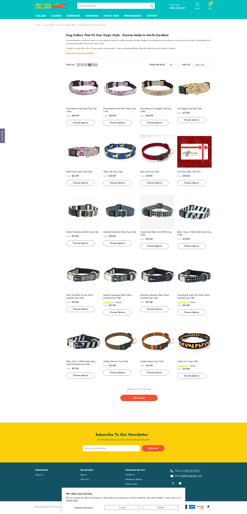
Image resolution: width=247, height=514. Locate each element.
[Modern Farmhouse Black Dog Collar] (83, 212)
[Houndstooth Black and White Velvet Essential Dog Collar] (194, 275)
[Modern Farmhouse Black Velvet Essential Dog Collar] (120, 275)
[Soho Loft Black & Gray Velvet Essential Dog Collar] (83, 275)
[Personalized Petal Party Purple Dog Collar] (120, 89)
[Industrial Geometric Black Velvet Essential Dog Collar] (157, 275)
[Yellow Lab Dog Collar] (120, 152)
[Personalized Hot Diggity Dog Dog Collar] (157, 89)
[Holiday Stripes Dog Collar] (157, 341)
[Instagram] (180, 483)
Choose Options (80, 122)
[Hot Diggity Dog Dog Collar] (194, 89)
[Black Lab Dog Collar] (157, 152)
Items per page (157, 64)
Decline (160, 507)
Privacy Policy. (72, 500)
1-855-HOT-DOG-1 (191, 470)
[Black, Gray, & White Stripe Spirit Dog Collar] (194, 212)
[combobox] (112, 6)
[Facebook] (173, 483)
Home (38, 25)
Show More (139, 397)
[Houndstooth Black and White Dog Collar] (157, 212)
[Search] (116, 6)
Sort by (186, 64)
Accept (122, 507)
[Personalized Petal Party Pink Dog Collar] (83, 89)
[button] (78, 64)
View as (70, 64)
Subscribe (153, 448)
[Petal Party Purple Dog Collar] (83, 152)
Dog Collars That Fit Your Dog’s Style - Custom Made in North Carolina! (75, 25)
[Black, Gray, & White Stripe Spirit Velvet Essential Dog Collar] (83, 341)
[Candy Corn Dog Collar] (194, 341)
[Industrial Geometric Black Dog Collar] (120, 212)
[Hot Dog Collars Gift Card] (194, 152)
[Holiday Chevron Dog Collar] (120, 341)
